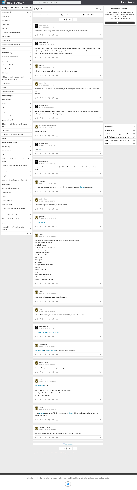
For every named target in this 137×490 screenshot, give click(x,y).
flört (62, 452)
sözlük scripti (44, 452)
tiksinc (82, 187)
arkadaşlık (65, 452)
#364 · (46, 27)
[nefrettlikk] (92, 187)
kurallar (46, 478)
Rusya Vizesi (35, 452)
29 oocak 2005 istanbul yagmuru (49, 332)
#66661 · (47, 382)
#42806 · (47, 163)
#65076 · (47, 364)
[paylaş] (46, 35)
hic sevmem (42, 222)
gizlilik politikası (74, 478)
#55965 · (47, 236)
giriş (124, 2)
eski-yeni (44, 15)
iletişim (39, 478)
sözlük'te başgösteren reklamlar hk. (119, 137)
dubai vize (40, 452)
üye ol (132, 2)
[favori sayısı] (49, 35)
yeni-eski (65, 15)
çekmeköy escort (86, 455)
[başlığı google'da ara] (100, 9)
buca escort (57, 455)
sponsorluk (99, 478)
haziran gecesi (51, 350)
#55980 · (47, 311)
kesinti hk (119, 143)
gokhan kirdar (39, 350)
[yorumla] (53, 35)
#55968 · (47, 293)
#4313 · (47, 107)
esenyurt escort (68, 458)
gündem (16, 8)
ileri (28, 12)
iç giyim (48, 452)
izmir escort (37, 455)
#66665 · (47, 409)
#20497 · (47, 128)
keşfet (25, 8)
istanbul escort (48, 458)
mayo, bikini (72, 452)
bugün (6, 8)
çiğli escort (76, 455)
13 (70, 19)
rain (39, 149)
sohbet (68, 452)
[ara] (79, 2)
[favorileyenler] (57, 35)
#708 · (46, 85)
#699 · (46, 67)
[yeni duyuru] (134, 126)
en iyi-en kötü (89, 15)
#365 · (46, 45)
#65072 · (47, 346)
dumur (71, 413)
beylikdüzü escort (80, 458)
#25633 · (47, 145)
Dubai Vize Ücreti (57, 452)
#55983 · (47, 329)
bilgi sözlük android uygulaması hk (119, 134)
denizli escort (67, 455)
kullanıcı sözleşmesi (58, 478)
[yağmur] (75, 19)
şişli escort (58, 458)
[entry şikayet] (100, 35)
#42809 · (47, 201)
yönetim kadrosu (87, 478)
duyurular (110, 127)
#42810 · (47, 219)
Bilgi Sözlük (15, 2)
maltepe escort (47, 455)
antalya (41, 413)
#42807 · (47, 183)
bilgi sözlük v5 (119, 130)
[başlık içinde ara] (97, 9)
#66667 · (47, 429)
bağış (107, 478)
